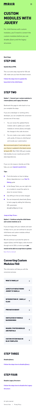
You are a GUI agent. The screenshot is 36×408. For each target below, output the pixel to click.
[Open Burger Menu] (31, 4)
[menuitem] (7, 404)
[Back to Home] (9, 4)
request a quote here (19, 167)
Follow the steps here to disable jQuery (16, 364)
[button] (2, 405)
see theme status (9, 252)
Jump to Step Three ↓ (11, 215)
